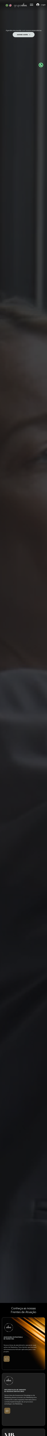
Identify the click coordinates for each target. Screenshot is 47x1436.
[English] (9, 5)
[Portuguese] (5, 5)
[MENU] (31, 5)
